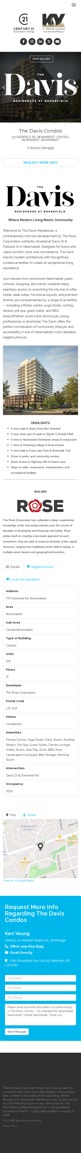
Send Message (16, 1031)
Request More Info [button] (40, 163)
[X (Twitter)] (49, 41)
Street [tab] (31, 815)
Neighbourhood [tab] (41, 567)
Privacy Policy (10, 1126)
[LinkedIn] (41, 41)
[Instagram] (32, 41)
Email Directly (21, 953)
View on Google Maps (18, 880)
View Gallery (41, 59)
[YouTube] (57, 41)
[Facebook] (24, 41)
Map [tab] (12, 815)
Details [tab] (14, 567)
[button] (5, 87)
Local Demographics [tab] (24, 579)
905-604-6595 (32, 946)
